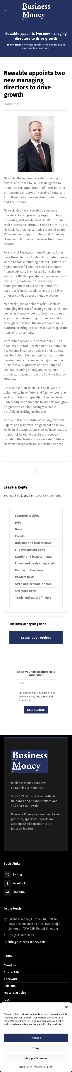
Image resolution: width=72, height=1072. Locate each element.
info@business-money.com (27, 942)
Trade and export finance (33, 597)
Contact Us (11, 972)
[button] (66, 1007)
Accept (36, 1038)
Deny (36, 1048)
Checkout (10, 979)
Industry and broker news (33, 543)
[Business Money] (36, 11)
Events (20, 536)
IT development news (30, 550)
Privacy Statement (43, 1067)
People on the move (29, 570)
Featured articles (27, 515)
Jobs (18, 522)
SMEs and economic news (33, 584)
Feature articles (15, 992)
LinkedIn (19, 892)
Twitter (17, 874)
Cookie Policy (25, 1067)
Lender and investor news (33, 556)
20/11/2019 (11, 104)
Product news (24, 577)
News (18, 44)
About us (10, 965)
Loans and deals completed (34, 563)
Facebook (19, 883)
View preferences (36, 1058)
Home (9, 44)
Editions (10, 986)
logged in (27, 495)
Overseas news (25, 591)
